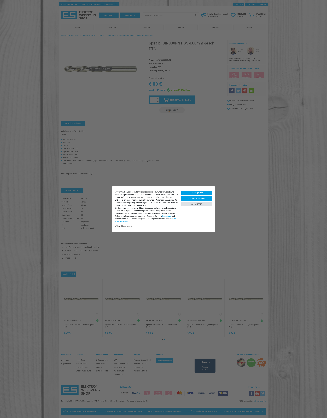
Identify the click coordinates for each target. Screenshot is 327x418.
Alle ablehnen (196, 204)
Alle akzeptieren (196, 193)
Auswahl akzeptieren (196, 198)
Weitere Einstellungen (123, 226)
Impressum (166, 216)
